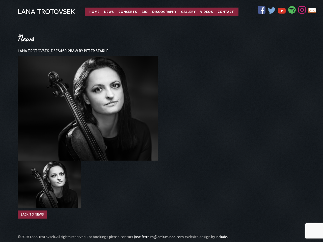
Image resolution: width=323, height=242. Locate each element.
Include (221, 237)
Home (94, 12)
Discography (164, 12)
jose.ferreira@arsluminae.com (159, 237)
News (109, 12)
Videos (206, 12)
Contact (226, 12)
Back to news (32, 214)
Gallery (188, 12)
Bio (145, 12)
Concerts (127, 12)
